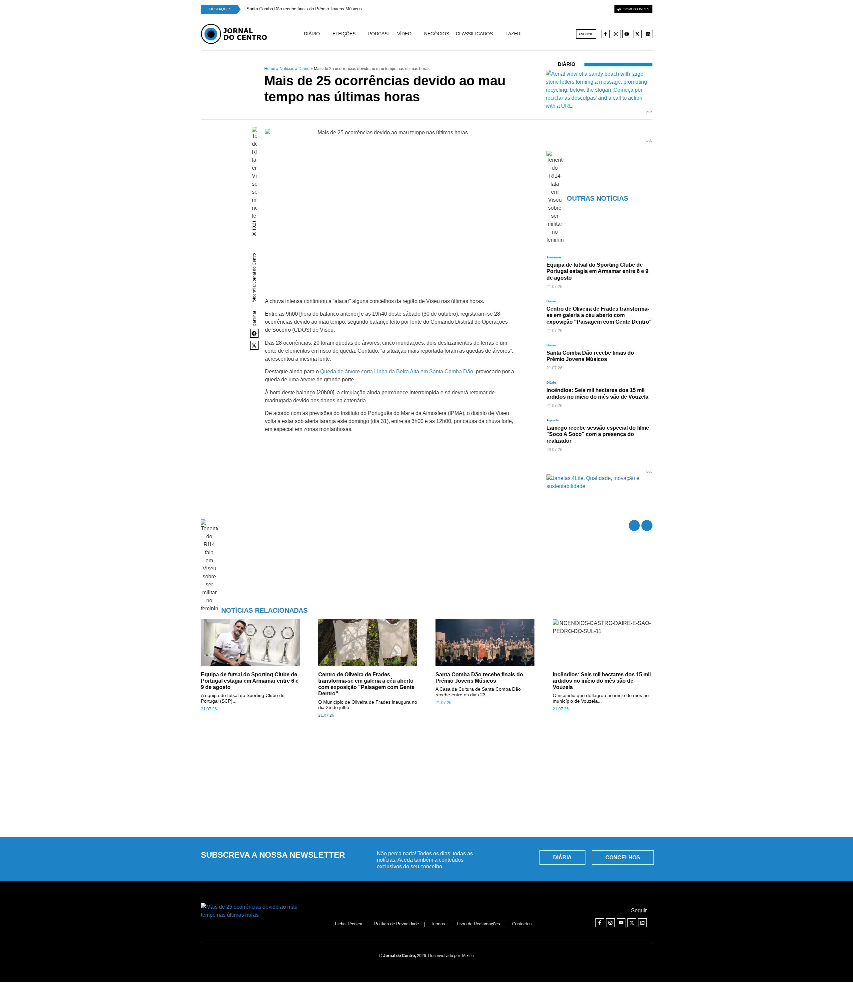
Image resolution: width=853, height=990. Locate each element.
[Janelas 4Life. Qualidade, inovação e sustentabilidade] (599, 486)
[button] (254, 333)
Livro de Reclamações (478, 923)
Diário (304, 68)
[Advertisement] (426, 781)
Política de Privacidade (396, 923)
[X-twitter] (637, 34)
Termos (438, 923)
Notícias (287, 68)
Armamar (553, 257)
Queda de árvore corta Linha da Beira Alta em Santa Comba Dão (396, 371)
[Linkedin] (648, 34)
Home (269, 68)
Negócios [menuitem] (436, 33)
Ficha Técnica (348, 923)
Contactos (522, 923)
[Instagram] (616, 34)
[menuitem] (318, 34)
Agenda (552, 420)
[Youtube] (626, 34)
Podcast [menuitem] (379, 33)
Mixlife (468, 955)
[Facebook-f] (605, 34)
